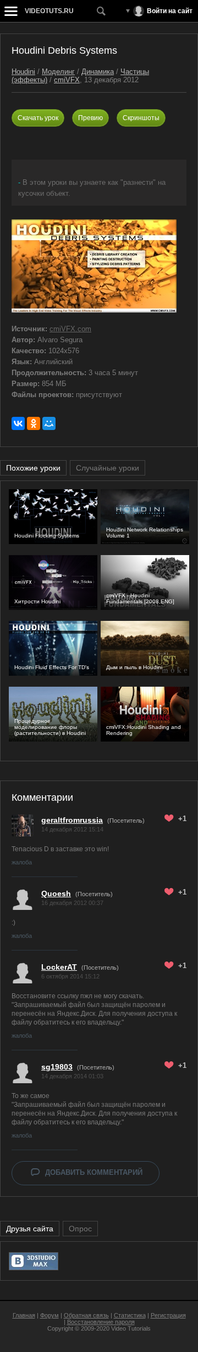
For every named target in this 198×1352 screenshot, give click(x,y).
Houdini (23, 71)
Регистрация (168, 1315)
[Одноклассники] (33, 423)
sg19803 (57, 1066)
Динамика (97, 71)
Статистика (130, 1315)
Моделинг (58, 71)
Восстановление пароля (101, 1322)
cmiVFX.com (70, 329)
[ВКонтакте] (18, 423)
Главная (24, 1315)
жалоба (22, 862)
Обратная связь (86, 1315)
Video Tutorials (131, 1328)
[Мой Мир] (49, 423)
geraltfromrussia (72, 820)
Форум (49, 1315)
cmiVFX (67, 80)
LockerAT (59, 967)
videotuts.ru (49, 11)
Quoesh (56, 893)
